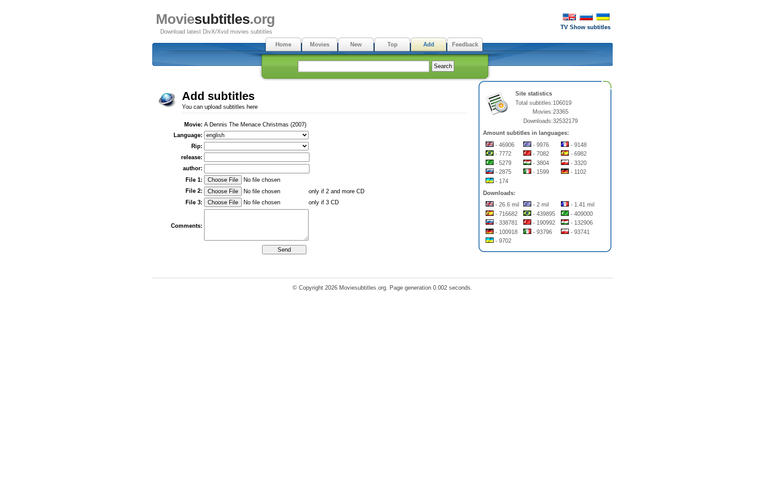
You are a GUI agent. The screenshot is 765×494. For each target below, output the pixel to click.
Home (283, 44)
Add (428, 44)
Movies (319, 44)
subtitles (215, 19)
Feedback (465, 44)
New (356, 44)
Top (392, 44)
